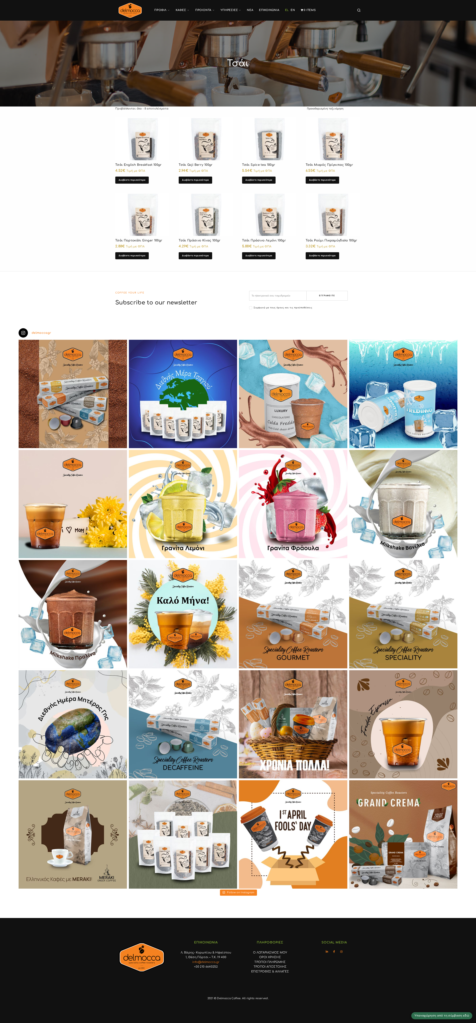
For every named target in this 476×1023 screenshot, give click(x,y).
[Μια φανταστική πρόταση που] (183, 504)
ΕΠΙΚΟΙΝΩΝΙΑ (269, 10)
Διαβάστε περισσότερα (132, 179)
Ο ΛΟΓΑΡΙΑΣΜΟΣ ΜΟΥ (270, 952)
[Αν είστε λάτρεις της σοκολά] (293, 394)
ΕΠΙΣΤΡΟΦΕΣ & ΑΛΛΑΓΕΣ (270, 971)
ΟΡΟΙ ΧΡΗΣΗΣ (270, 957)
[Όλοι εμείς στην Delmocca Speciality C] (73, 724)
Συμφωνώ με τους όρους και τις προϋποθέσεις (283, 307)
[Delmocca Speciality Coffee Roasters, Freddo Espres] (403, 724)
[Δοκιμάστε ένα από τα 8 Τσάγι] (183, 834)
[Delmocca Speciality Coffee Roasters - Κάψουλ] (293, 614)
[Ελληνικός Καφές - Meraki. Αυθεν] (73, 834)
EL (287, 10)
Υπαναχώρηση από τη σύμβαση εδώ (441, 1015)
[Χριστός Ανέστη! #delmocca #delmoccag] (293, 724)
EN (293, 10)
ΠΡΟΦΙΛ (160, 10)
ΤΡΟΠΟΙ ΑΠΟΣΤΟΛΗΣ (270, 966)
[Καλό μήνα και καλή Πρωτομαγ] (183, 614)
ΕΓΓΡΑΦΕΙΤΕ (327, 295)
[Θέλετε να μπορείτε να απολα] (73, 394)
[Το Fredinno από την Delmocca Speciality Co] (403, 394)
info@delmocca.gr (206, 962)
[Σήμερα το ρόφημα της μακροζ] (183, 394)
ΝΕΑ (250, 10)
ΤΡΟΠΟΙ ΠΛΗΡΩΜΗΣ (270, 962)
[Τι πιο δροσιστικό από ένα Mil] (403, 504)
